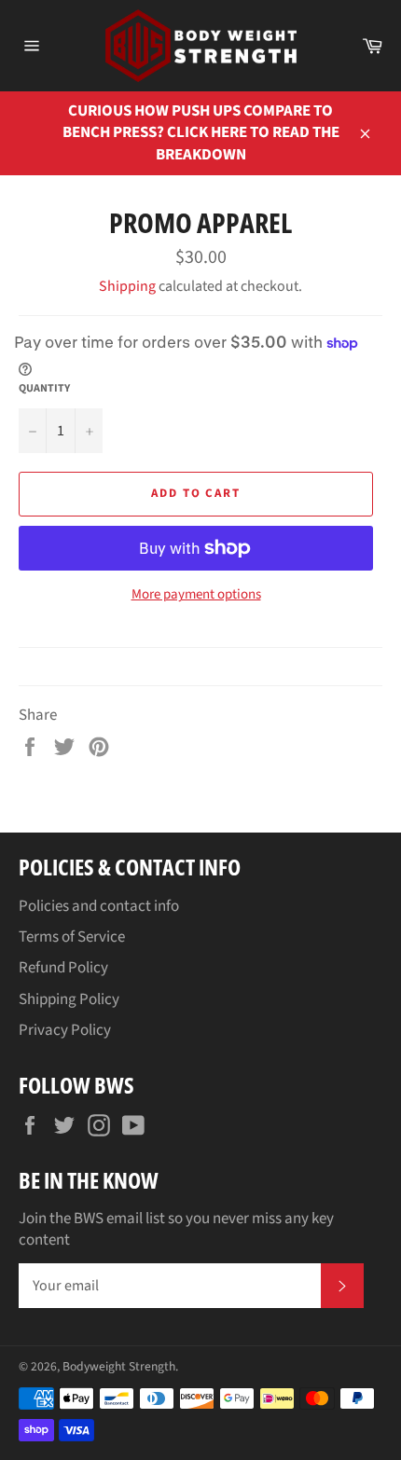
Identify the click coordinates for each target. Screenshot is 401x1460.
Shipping (127, 286)
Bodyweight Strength (118, 1366)
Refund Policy (63, 968)
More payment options (196, 594)
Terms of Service (72, 937)
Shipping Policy (69, 999)
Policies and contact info (99, 906)
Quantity (44, 388)
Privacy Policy (65, 1030)
